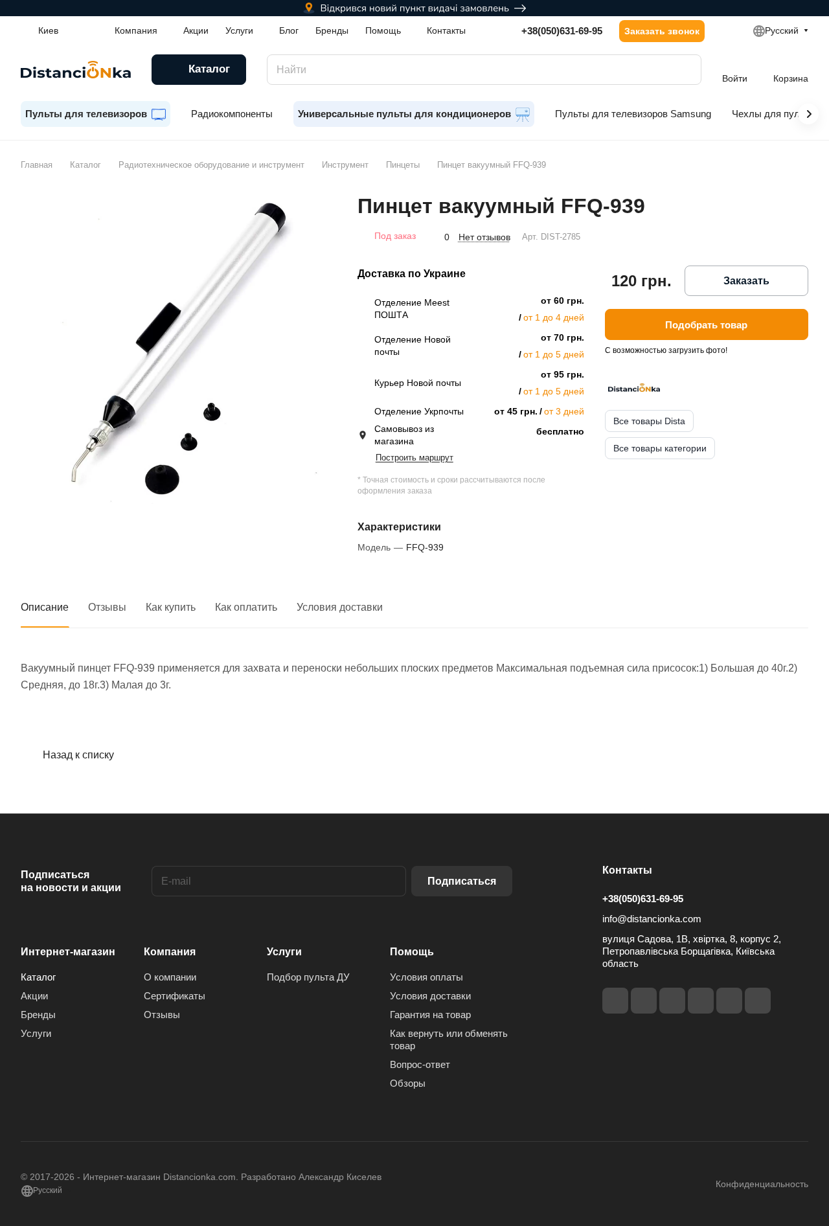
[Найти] (685, 69)
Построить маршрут (414, 457)
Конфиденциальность (762, 1184)
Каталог (38, 976)
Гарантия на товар (430, 1014)
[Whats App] (758, 1001)
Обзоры (408, 1083)
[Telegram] (672, 1001)
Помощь (412, 951)
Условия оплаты (426, 976)
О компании (170, 976)
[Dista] (634, 387)
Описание (45, 607)
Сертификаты (174, 995)
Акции (34, 995)
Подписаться (461, 881)
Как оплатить (246, 607)
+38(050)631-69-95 (561, 30)
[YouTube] (701, 1001)
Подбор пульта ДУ (308, 976)
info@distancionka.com (651, 918)
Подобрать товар (706, 324)
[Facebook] (615, 1001)
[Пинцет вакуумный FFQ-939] (176, 349)
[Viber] (729, 1001)
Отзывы (107, 607)
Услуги (36, 1033)
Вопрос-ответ (420, 1064)
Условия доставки (340, 607)
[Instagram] (644, 1001)
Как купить (171, 607)
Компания (170, 951)
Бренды (38, 1014)
